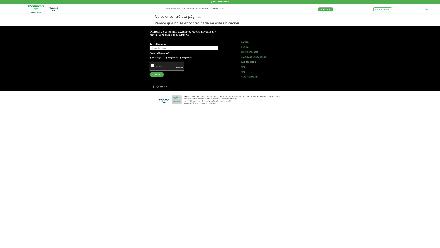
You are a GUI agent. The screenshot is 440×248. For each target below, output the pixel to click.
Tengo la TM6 (187, 57)
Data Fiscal (212, 103)
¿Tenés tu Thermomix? (159, 53)
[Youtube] (165, 86)
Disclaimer (187, 103)
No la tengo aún (158, 57)
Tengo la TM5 (173, 57)
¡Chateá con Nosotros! (220, 2)
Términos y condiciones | (200, 103)
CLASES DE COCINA (172, 9)
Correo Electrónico (158, 44)
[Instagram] (157, 86)
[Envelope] (161, 86)
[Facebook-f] (153, 86)
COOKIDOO (215, 9)
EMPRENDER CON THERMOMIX (195, 9)
